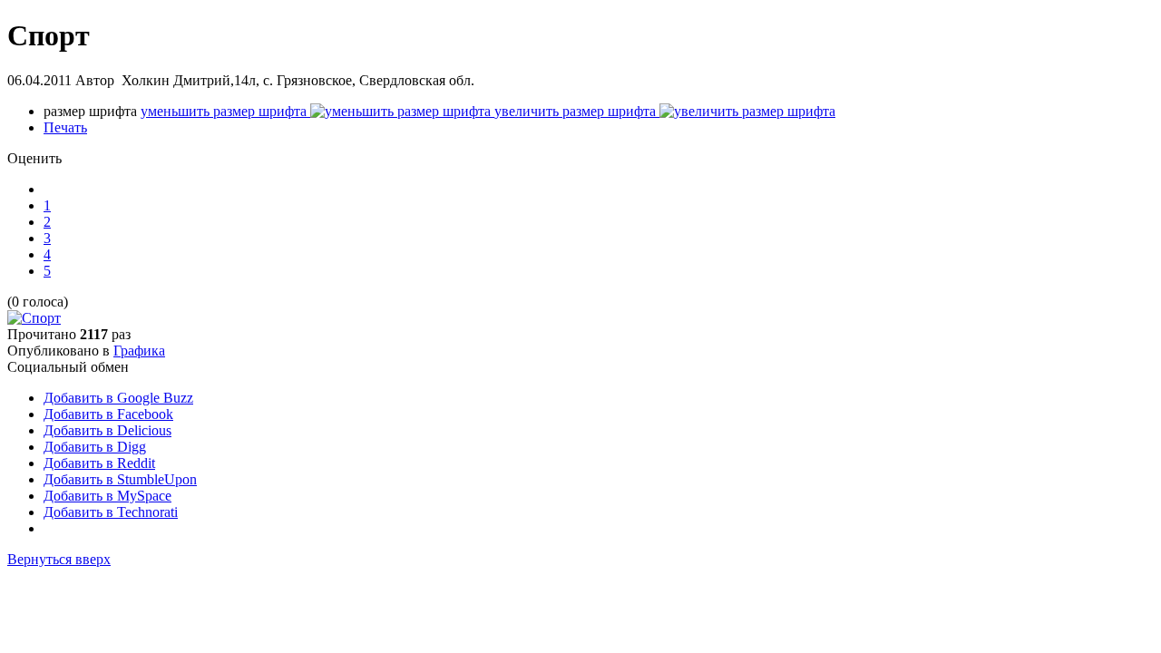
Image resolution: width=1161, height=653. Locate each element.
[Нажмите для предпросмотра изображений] (34, 318)
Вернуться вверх (59, 559)
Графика (139, 350)
